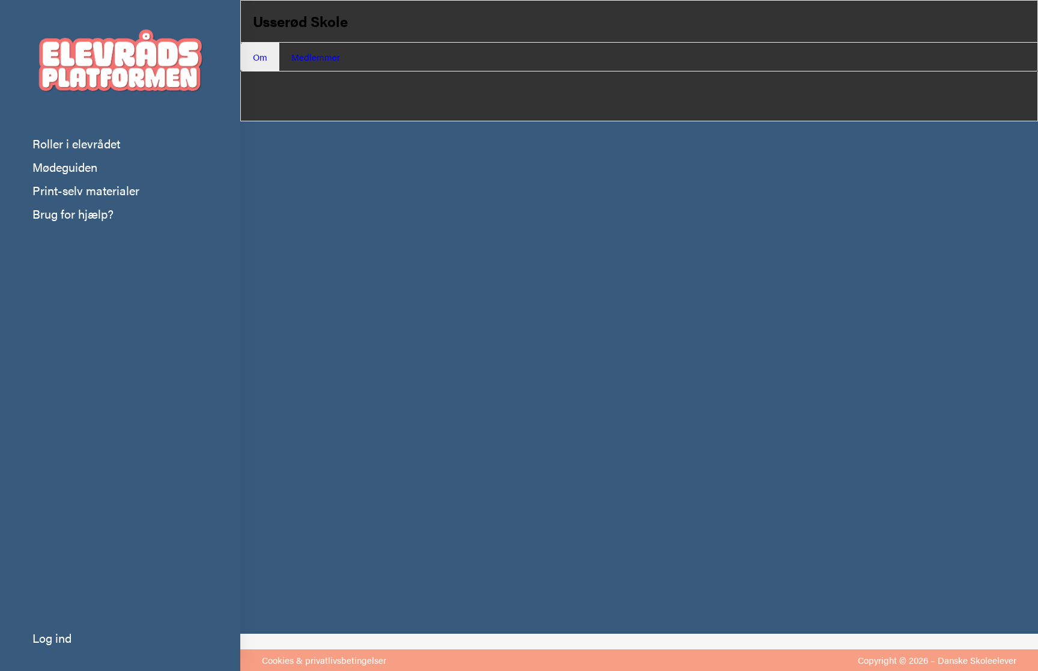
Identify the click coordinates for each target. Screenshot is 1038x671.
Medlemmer (315, 56)
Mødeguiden (64, 166)
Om (260, 56)
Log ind (51, 637)
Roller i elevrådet (76, 143)
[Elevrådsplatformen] (120, 66)
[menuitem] (120, 143)
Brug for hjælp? (73, 213)
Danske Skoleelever (977, 660)
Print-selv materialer (85, 190)
